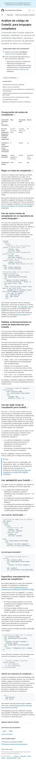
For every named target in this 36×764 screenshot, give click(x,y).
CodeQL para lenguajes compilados (25, 15)
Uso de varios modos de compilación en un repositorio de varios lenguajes (17, 216)
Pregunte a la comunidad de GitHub (13, 741)
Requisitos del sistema (20, 314)
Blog (19, 758)
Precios (3, 758)
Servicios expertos (12, 758)
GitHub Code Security (21, 69)
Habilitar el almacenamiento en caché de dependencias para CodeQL (16, 324)
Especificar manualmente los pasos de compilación (15, 577)
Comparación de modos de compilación (14, 113)
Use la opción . (12, 515)
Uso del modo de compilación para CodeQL (14, 406)
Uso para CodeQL (15, 480)
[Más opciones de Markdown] (18, 77)
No (11, 731)
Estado (29, 756)
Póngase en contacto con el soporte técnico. (15, 744)
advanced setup (10, 54)
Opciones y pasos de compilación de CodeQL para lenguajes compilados (17, 206)
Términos (16, 756)
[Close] (31, 3)
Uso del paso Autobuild (10, 552)
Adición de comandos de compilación (16, 674)
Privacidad (23, 756)
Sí (5, 731)
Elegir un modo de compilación (16, 170)
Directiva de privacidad (6, 734)
